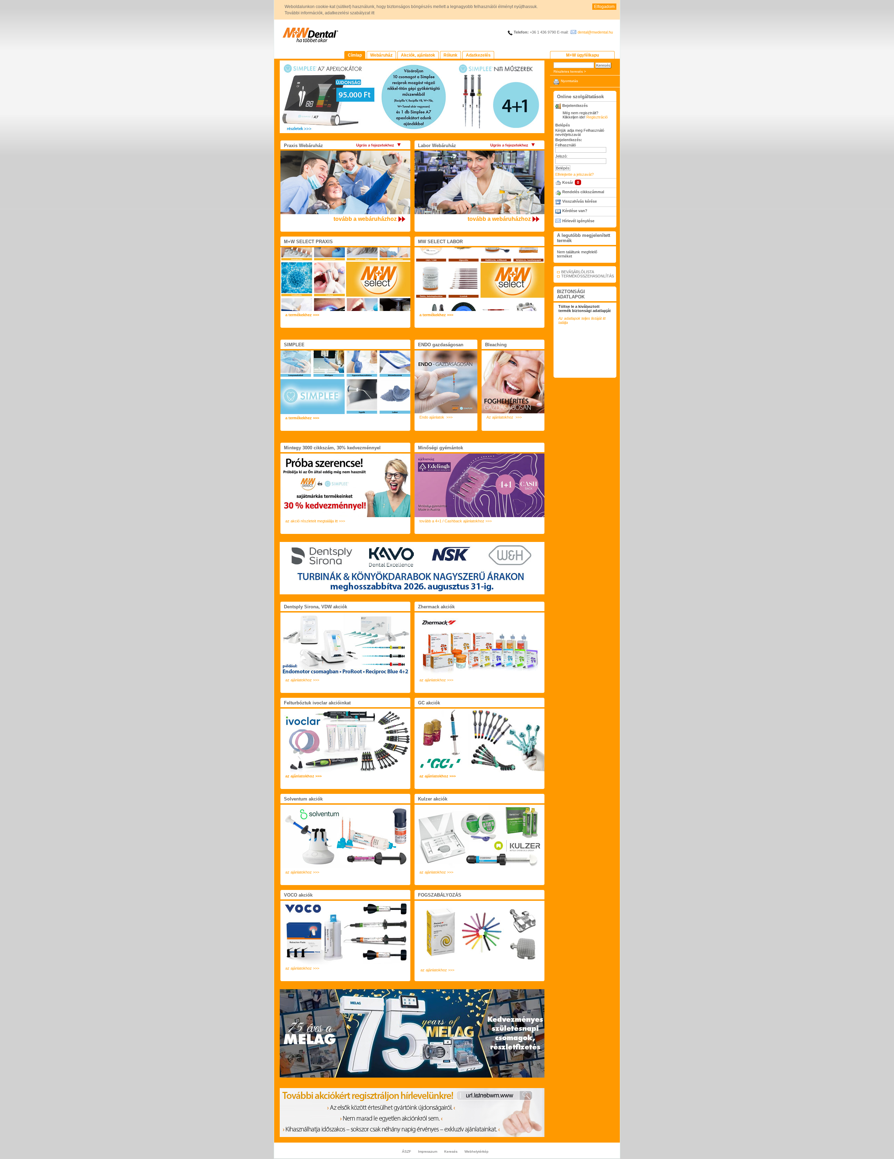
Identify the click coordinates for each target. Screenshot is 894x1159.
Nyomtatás (569, 81)
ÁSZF (406, 1151)
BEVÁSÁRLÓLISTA (577, 272)
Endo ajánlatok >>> (436, 417)
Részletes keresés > (570, 71)
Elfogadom (604, 6)
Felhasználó (565, 145)
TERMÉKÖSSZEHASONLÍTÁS (587, 276)
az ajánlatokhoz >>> (302, 680)
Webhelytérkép (476, 1151)
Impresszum (427, 1151)
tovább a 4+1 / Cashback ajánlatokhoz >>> (455, 521)
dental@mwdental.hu (595, 32)
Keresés (450, 1151)
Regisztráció (597, 117)
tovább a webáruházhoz (365, 219)
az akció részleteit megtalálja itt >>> (315, 521)
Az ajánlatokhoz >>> (504, 417)
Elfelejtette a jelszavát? (574, 174)
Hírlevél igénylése (578, 221)
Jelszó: (561, 156)
